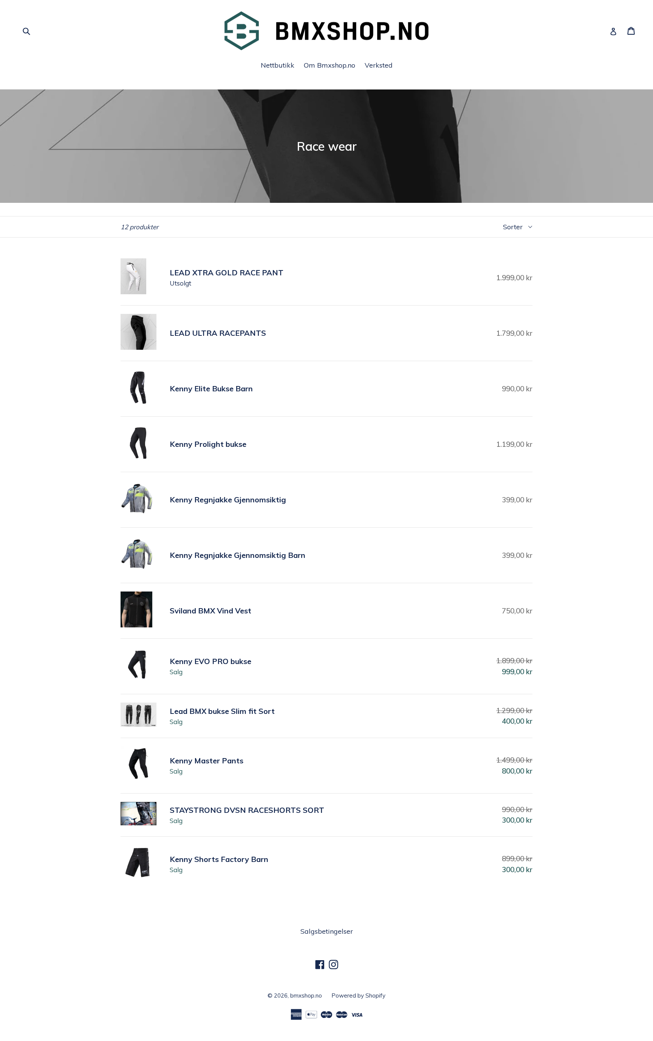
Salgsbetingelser (326, 931)
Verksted (379, 65)
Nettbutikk (277, 65)
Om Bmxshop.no (329, 65)
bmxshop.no (306, 995)
